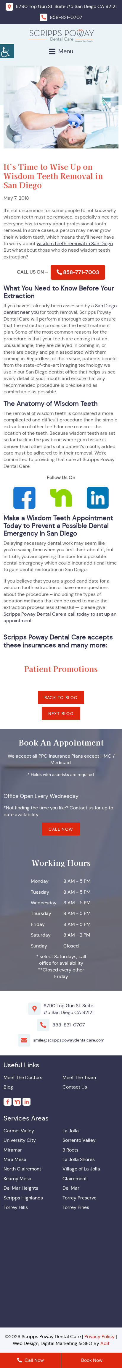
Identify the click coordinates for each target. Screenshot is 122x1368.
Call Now (61, 829)
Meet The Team (79, 1077)
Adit (105, 1343)
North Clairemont (22, 1169)
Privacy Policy (99, 1336)
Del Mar (70, 1188)
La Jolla (70, 1130)
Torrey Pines (75, 1207)
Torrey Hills (16, 1207)
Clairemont (74, 1178)
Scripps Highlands (23, 1198)
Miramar (13, 1150)
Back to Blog (61, 697)
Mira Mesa (15, 1159)
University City (20, 1140)
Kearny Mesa (17, 1178)
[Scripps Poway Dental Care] (61, 35)
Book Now (91, 1360)
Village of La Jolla (81, 1169)
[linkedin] (26, 1102)
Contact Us (74, 1087)
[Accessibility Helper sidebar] (7, 50)
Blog (8, 1087)
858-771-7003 (80, 272)
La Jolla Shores (78, 1159)
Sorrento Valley (79, 1140)
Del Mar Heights (21, 1188)
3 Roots (70, 1150)
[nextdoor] (17, 1102)
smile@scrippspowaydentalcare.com (69, 1040)
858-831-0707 (68, 1025)
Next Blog (61, 713)
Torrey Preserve (79, 1198)
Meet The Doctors (23, 1077)
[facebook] (8, 1102)
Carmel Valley (19, 1130)
